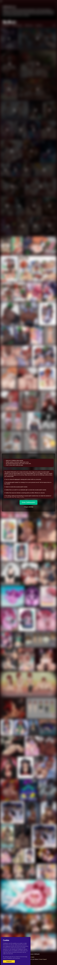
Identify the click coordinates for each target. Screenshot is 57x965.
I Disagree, (28, 507)
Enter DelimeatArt (28, 502)
